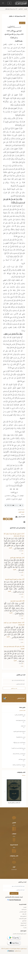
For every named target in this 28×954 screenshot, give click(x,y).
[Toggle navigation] (3, 3)
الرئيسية (25, 9)
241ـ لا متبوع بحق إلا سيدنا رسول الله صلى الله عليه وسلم (14, 535)
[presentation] (5, 791)
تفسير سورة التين (22, 759)
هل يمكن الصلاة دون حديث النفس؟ (18, 748)
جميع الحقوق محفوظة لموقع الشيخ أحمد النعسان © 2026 (14, 949)
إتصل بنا (25, 927)
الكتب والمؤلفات (23, 925)
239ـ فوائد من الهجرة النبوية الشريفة (14, 579)
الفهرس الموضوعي (22, 710)
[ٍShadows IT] (10, 951)
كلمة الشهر (21, 9)
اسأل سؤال (24, 914)
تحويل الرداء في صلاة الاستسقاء (19, 753)
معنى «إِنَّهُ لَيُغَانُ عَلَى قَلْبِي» (20, 714)
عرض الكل (23, 775)
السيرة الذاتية (24, 909)
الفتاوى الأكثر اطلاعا (22, 918)
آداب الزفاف (23, 726)
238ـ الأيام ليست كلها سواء (17, 601)
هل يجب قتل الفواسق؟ (20, 737)
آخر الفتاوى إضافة (23, 916)
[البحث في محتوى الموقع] (9, 3)
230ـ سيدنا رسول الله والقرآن (11, 9)
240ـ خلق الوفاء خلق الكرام (17, 558)
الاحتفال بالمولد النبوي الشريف (19, 731)
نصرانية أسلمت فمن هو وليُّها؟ (19, 742)
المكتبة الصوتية (23, 923)
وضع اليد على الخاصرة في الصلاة (19, 764)
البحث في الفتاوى (14, 688)
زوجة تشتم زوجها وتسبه (20, 720)
